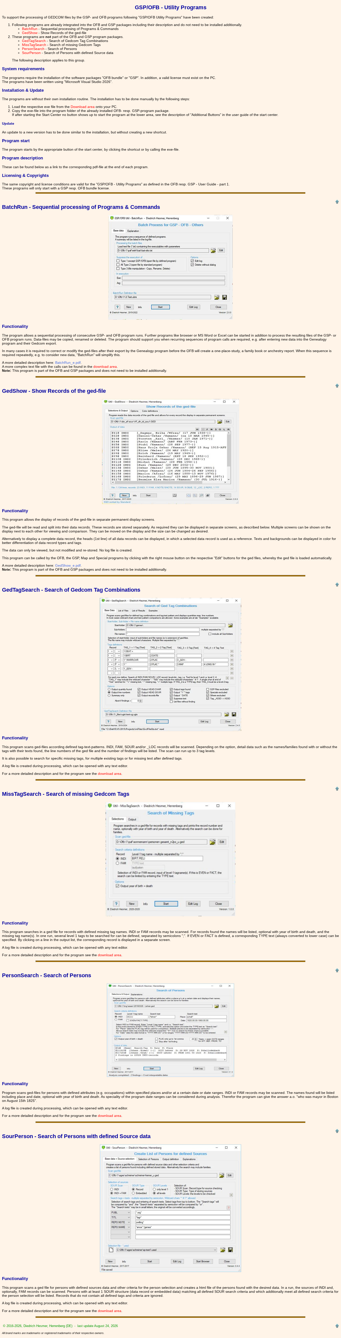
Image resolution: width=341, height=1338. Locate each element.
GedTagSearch (34, 41)
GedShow (29, 33)
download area (105, 367)
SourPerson (31, 53)
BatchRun (29, 29)
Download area (83, 107)
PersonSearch (33, 49)
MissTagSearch (34, 45)
